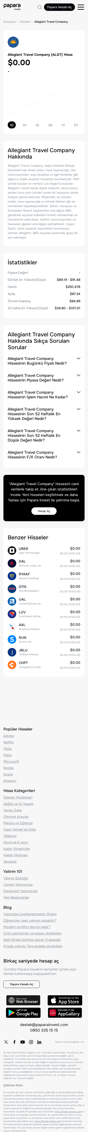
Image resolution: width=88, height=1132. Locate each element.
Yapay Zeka (12, 810)
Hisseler (25, 22)
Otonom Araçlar (16, 816)
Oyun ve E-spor (15, 842)
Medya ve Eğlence (18, 823)
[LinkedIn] (39, 1042)
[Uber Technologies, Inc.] (44, 550)
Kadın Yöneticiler (16, 848)
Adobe (8, 736)
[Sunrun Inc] (44, 639)
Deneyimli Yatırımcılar (20, 891)
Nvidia (8, 768)
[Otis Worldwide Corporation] (44, 588)
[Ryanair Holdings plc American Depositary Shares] (44, 575)
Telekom (9, 836)
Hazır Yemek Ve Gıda (19, 829)
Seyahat (9, 861)
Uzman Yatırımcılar (18, 884)
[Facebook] (14, 1042)
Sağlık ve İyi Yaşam (18, 804)
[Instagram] (31, 1042)
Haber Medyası (15, 855)
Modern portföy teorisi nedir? (26, 927)
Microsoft (11, 761)
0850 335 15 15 (44, 1030)
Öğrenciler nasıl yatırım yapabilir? (29, 920)
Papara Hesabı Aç (59, 7)
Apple (8, 774)
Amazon (9, 781)
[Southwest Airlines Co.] (44, 614)
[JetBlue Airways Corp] (44, 652)
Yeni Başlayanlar (16, 897)
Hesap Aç (44, 511)
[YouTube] (22, 1042)
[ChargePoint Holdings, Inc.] (44, 664)
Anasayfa (9, 22)
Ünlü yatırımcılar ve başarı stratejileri (32, 933)
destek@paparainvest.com (44, 1024)
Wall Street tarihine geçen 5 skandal (32, 940)
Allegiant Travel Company (51, 22)
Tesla (7, 748)
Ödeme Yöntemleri (17, 797)
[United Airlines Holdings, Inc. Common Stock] (44, 601)
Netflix (8, 742)
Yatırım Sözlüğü (15, 878)
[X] (6, 1042)
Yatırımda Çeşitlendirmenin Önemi (30, 914)
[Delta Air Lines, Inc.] (44, 563)
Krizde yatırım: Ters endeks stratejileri (33, 946)
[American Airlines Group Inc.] (44, 626)
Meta (7, 755)
